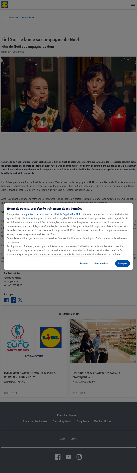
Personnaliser (101, 263)
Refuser (84, 263)
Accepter (122, 263)
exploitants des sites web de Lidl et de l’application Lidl (52, 214)
